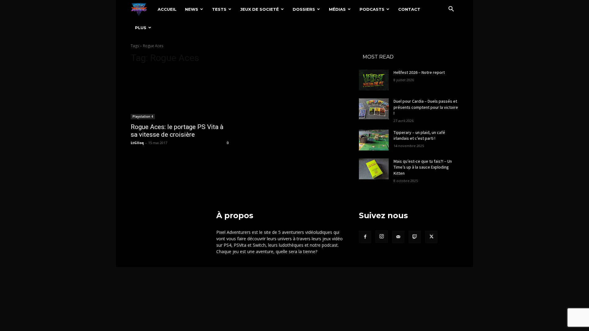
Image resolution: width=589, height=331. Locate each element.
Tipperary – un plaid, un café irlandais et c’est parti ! (419, 135)
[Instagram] (381, 236)
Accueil (167, 9)
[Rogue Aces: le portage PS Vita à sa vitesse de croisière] (180, 94)
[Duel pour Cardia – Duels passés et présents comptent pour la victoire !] (374, 108)
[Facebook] (365, 237)
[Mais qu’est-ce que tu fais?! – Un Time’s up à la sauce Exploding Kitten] (374, 168)
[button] (451, 10)
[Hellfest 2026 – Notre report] (374, 80)
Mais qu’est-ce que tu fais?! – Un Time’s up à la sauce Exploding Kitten (423, 167)
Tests (219, 9)
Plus (140, 27)
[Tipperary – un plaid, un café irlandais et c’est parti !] (374, 140)
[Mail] (398, 237)
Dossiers (304, 9)
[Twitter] (431, 237)
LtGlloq (137, 142)
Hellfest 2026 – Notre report (419, 72)
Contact (409, 9)
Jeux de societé (259, 9)
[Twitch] (415, 237)
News (191, 9)
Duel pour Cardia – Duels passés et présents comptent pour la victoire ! (426, 107)
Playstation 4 (143, 116)
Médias (337, 9)
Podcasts (372, 9)
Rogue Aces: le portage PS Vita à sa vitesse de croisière (177, 130)
